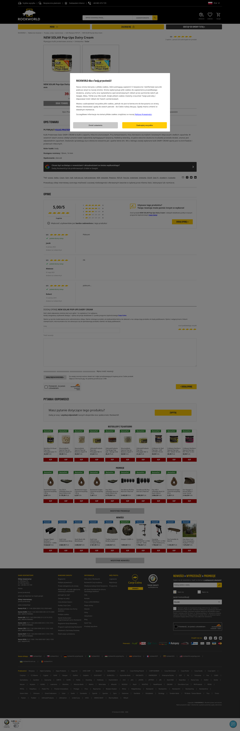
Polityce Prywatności (143, 114)
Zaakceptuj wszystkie (144, 125)
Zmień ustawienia (95, 125)
